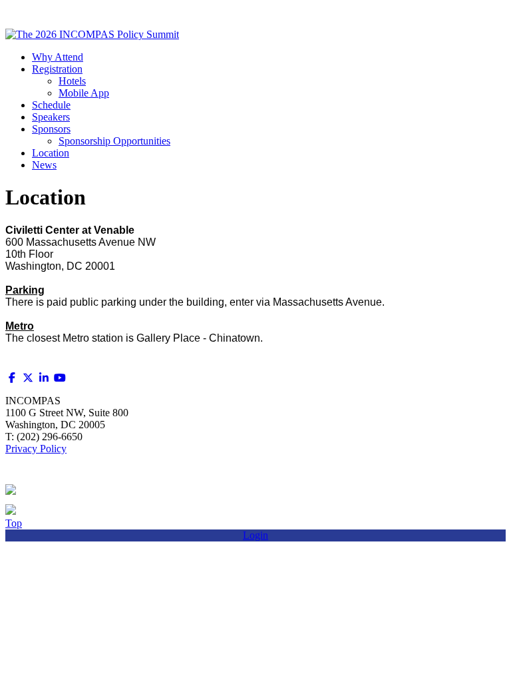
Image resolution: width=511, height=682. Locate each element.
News (44, 164)
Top (13, 523)
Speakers (51, 117)
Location (50, 153)
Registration (57, 69)
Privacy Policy (36, 448)
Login (255, 535)
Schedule (51, 105)
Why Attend (57, 57)
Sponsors (51, 129)
